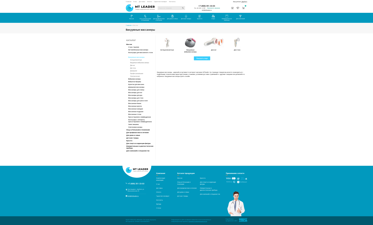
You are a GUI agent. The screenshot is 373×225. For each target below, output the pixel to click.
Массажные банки (134, 103)
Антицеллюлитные (136, 60)
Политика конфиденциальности (197, 221)
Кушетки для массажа (136, 84)
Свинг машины (133, 124)
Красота (199, 19)
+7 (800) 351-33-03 (206, 6)
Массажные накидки (135, 109)
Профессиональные (136, 73)
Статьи (158, 208)
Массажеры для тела (135, 98)
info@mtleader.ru (207, 10)
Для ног (132, 65)
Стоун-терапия (133, 47)
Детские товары (186, 19)
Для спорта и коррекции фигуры (138, 143)
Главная (128, 1)
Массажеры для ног (135, 92)
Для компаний (240, 19)
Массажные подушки (135, 111)
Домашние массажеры (136, 87)
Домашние (133, 71)
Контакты (172, 1)
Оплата (149, 1)
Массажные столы (134, 114)
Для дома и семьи (172, 19)
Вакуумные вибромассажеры (139, 63)
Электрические (135, 76)
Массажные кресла (135, 106)
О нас (135, 1)
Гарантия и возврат (160, 1)
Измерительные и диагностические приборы (139, 147)
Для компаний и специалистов (137, 151)
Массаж (131, 19)
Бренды (158, 204)
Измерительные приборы (227, 19)
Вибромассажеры (134, 79)
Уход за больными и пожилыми (145, 19)
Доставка (142, 1)
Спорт (213, 19)
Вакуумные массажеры (136, 57)
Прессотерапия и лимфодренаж (139, 117)
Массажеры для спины (136, 90)
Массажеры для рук (135, 95)
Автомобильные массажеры (138, 50)
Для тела (133, 68)
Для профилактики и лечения (159, 19)
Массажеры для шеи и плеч (138, 101)
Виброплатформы (134, 82)
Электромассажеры (135, 127)
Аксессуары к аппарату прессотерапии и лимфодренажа (140, 121)
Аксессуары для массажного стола (140, 52)
